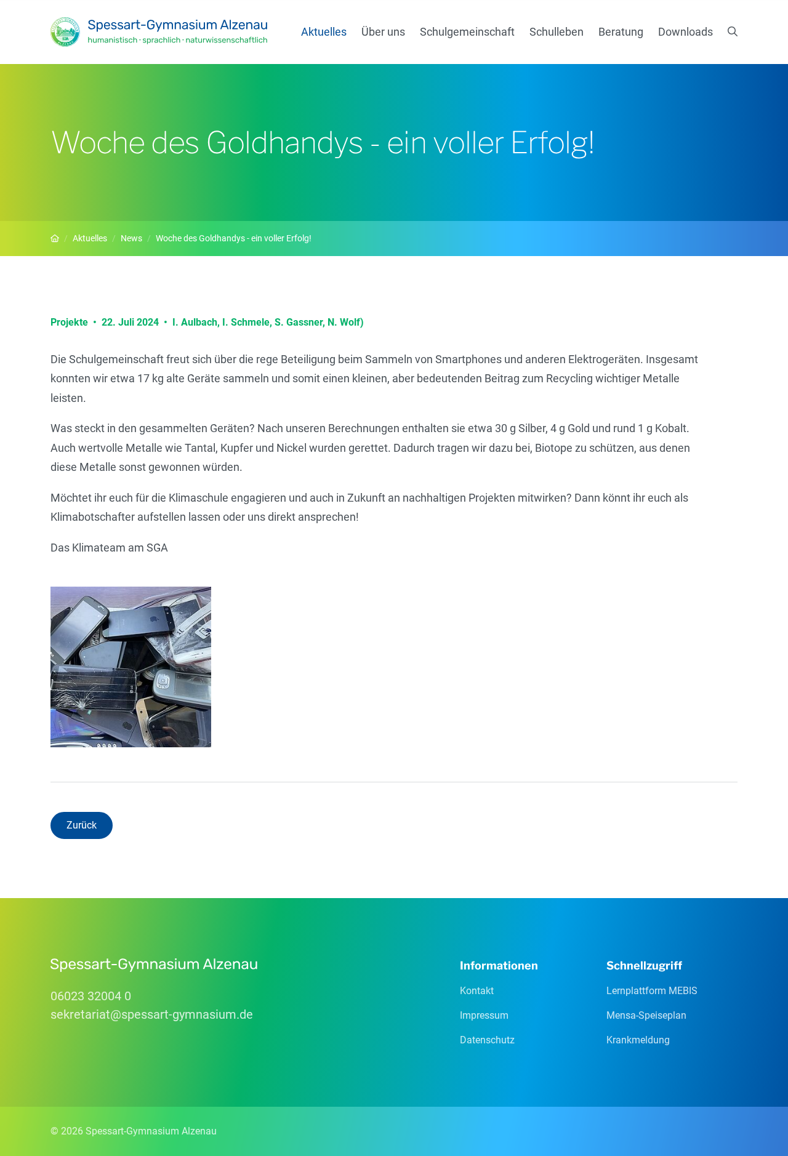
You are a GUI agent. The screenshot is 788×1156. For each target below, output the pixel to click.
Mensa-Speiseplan (646, 1015)
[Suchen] (733, 32)
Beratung (620, 31)
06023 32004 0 (90, 996)
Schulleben (556, 31)
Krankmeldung (638, 1040)
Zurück (81, 825)
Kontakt (477, 991)
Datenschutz (487, 1040)
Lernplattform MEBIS (652, 991)
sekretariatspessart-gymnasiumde (151, 1014)
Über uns (383, 31)
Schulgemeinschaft (467, 31)
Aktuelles (324, 31)
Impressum (484, 1015)
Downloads (685, 31)
